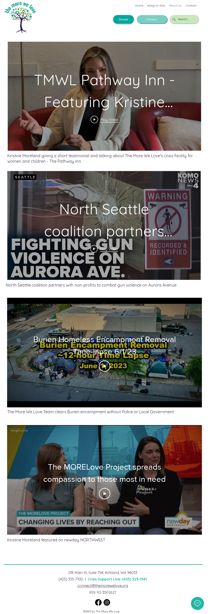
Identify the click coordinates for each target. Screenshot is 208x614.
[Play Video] (104, 366)
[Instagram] (107, 602)
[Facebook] (98, 602)
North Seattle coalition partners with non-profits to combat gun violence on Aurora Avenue (91, 285)
